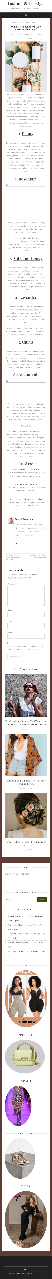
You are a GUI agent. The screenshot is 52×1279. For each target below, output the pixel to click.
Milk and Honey (35, 35)
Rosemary (29, 38)
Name (10, 610)
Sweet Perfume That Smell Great (26, 470)
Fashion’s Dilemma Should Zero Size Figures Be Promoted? (26, 936)
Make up (34, 22)
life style (25, 22)
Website (10, 632)
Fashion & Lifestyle (26, 3)
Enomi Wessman (24, 519)
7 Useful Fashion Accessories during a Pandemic (13, 557)
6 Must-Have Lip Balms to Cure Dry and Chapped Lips (26, 953)
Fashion (16, 22)
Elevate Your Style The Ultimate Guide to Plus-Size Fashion (26, 927)
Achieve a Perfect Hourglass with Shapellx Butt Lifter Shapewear (26, 919)
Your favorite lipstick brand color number (26, 499)
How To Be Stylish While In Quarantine (37, 557)
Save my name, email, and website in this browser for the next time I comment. (26, 648)
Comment (12, 584)
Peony (21, 38)
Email (10, 621)
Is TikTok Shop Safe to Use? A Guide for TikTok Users (25, 945)
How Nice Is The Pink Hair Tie (26, 485)
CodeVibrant (39, 1273)
